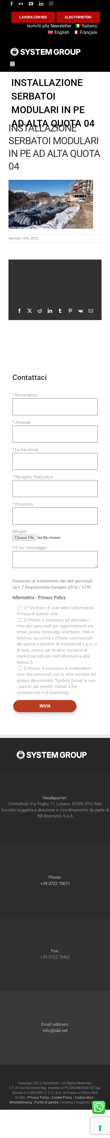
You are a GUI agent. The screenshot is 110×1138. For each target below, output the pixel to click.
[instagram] (51, 3)
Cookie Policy (62, 1098)
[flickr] (21, 3)
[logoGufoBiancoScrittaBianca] (45, 49)
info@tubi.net (55, 1030)
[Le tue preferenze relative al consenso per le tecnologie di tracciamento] (100, 1128)
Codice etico (84, 1098)
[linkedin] (41, 3)
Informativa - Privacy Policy (39, 597)
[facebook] (11, 3)
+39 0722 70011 (55, 883)
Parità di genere (46, 1102)
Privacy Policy (38, 1098)
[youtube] (31, 3)
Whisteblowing (20, 1102)
